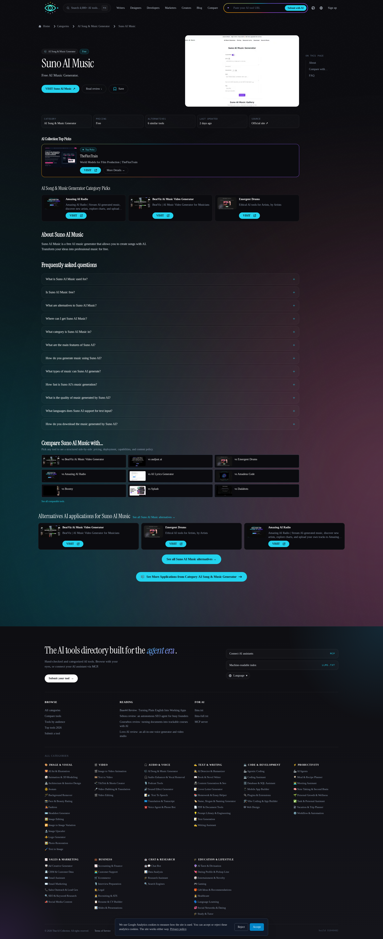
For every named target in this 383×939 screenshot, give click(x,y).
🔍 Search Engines (154, 883)
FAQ (311, 75)
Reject (241, 926)
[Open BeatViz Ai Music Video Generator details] (140, 203)
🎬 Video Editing (103, 795)
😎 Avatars (50, 789)
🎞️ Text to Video (103, 777)
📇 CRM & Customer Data (59, 871)
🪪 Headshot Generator (57, 813)
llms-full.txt (201, 716)
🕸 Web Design (252, 807)
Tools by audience (55, 721)
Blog (199, 7)
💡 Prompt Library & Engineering (212, 813)
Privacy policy (178, 929)
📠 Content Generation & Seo (210, 783)
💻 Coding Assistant (255, 777)
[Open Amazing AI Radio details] (53, 203)
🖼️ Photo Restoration (56, 843)
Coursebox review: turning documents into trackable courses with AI (154, 724)
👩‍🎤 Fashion (51, 807)
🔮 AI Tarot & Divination (207, 865)
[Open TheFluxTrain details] (61, 157)
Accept (257, 926)
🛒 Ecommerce (102, 877)
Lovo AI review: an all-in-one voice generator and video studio (152, 734)
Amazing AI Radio (77, 199)
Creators (186, 7)
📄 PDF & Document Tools (208, 807)
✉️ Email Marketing (56, 883)
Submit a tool (52, 733)
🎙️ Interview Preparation (107, 883)
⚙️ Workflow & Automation (308, 813)
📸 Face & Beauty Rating (58, 801)
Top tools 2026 (53, 727)
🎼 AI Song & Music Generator (161, 771)
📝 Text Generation (204, 819)
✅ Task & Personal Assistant (309, 801)
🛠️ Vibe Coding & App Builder (260, 801)
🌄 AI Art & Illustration (57, 771)
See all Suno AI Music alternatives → (191, 559)
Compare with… (318, 69)
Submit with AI (296, 8)
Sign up (332, 7)
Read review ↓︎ (94, 88)
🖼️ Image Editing (54, 819)
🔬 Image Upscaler (55, 831)
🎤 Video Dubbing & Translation (112, 789)
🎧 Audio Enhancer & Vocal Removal (164, 777)
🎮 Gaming (200, 883)
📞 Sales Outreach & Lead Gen (61, 889)
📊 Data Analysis (153, 871)
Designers (135, 7)
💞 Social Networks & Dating (210, 907)
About (312, 62)
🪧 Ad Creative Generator (58, 865)
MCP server (201, 721)
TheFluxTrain (89, 156)
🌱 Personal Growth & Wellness (310, 795)
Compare (213, 7)
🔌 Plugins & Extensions (257, 795)
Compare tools (53, 716)
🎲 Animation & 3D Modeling (61, 777)
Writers (120, 7)
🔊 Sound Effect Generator (158, 789)
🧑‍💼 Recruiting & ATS (105, 895)
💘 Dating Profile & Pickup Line (211, 871)
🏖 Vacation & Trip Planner (308, 807)
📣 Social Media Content (58, 901)
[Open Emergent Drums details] (227, 203)
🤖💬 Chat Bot (152, 865)
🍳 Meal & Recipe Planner (307, 777)
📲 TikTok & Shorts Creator (109, 783)
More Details (116, 170)
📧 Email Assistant (55, 877)
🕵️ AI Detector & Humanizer (209, 771)
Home (46, 26)
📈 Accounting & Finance (108, 865)
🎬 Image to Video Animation (110, 771)
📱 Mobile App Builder (256, 789)
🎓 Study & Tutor (203, 913)
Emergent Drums (249, 199)
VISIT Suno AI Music (60, 88)
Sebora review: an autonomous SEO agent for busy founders (154, 716)
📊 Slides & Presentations (108, 907)
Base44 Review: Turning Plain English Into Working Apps (153, 710)
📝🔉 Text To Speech (156, 795)
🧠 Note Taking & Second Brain (310, 789)
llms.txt (199, 710)
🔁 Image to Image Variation (60, 825)
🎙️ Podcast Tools (153, 783)
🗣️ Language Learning (206, 901)
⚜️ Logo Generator (55, 837)
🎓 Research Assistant (156, 877)
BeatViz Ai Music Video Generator (173, 199)
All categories (52, 710)
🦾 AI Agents (300, 771)
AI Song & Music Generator (94, 26)
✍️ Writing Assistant (205, 825)
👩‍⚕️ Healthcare (201, 895)
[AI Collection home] (51, 8)
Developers (153, 7)
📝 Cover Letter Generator (208, 789)
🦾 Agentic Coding (254, 771)
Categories (63, 26)
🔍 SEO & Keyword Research (61, 895)
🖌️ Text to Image (54, 849)
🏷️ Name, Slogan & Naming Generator (215, 801)
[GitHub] (313, 8)
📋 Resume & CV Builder (108, 901)
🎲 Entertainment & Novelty (209, 877)
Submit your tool (61, 678)
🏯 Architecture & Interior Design (63, 783)
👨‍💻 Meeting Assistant (305, 783)
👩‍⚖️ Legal (99, 889)
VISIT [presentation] (87, 170)
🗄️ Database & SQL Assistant (259, 783)
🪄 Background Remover (58, 795)
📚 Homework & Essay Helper (210, 795)
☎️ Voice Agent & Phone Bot (160, 807)
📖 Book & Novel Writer (207, 777)
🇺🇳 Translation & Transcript (159, 801)
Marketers (170, 7)
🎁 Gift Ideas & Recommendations (212, 889)
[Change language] (321, 8)
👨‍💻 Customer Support (106, 871)
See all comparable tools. (53, 501)
